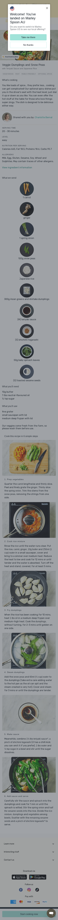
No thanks (28, 45)
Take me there (28, 37)
